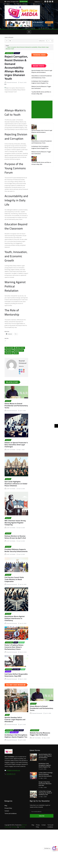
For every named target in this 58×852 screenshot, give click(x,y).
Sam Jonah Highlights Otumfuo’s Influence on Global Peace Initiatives (16, 483)
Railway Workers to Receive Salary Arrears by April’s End (15, 537)
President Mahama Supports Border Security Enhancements (16, 550)
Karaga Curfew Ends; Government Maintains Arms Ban (45, 783)
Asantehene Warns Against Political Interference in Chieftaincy (15, 618)
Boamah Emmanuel (12, 82)
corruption (9, 350)
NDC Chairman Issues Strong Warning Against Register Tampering (15, 522)
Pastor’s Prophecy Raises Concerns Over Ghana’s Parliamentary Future (14, 647)
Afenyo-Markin (20, 348)
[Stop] (10, 40)
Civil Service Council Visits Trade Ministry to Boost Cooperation (14, 579)
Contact (7, 811)
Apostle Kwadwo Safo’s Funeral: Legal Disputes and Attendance (15, 719)
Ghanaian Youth (19, 350)
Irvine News (14, 827)
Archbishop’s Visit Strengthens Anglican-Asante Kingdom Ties (16, 735)
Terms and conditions (11, 813)
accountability (10, 348)
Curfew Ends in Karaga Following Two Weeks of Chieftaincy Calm (45, 793)
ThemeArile (22, 827)
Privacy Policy (8, 808)
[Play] (7, 40)
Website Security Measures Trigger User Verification (40, 733)
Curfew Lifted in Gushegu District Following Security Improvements (46, 774)
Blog (6, 805)
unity (16, 353)
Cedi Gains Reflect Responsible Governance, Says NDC (16, 675)
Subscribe (41, 816)
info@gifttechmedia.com (13, 770)
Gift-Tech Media (11, 449)
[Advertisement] (42, 109)
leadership (9, 353)
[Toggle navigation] (29, 31)
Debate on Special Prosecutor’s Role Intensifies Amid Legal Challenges (16, 444)
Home (7, 45)
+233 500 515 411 (10, 774)
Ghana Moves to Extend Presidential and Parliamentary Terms (16, 405)
